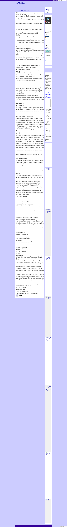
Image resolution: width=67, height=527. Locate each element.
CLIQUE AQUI (47, 48)
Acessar (57, 0)
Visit (46, 58)
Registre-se (54, 0)
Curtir (17, 294)
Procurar (66, 0)
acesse (48, 10)
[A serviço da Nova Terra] (48, 41)
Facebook (17, 295)
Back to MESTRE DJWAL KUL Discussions (24, 10)
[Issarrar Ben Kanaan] (17, 9)
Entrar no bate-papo (62, 526)
